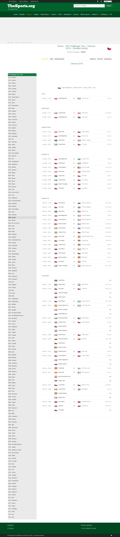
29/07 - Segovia (11, 340)
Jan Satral (84, 175)
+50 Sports (103, 14)
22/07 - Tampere (12, 332)
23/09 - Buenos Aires (13, 427)
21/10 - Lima (11, 469)
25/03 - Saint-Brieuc (12, 164)
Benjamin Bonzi (85, 223)
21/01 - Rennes (11, 99)
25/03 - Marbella (12, 167)
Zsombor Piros (85, 159)
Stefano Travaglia (86, 140)
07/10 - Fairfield (11, 447)
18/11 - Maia (11, 517)
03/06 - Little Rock (12, 267)
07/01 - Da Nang (12, 91)
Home (16, 14)
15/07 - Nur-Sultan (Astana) (14, 312)
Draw (51, 59)
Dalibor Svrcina (85, 385)
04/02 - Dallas (11, 108)
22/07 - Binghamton (12, 326)
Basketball (67, 14)
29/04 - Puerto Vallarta (13, 209)
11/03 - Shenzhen (12, 155)
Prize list (100, 59)
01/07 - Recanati (12, 349)
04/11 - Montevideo (12, 500)
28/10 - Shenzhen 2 (12, 477)
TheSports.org (15, 6)
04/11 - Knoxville (12, 494)
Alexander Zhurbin (86, 401)
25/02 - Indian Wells (12, 136)
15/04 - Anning (11, 183)
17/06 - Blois (11, 290)
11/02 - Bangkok (12, 127)
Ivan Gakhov (85, 188)
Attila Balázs (85, 389)
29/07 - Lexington (12, 343)
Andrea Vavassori (86, 301)
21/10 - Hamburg (12, 466)
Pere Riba (84, 338)
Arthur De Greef (85, 167)
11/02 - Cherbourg (12, 125)
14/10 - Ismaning (12, 458)
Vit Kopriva (84, 288)
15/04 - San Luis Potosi (13, 192)
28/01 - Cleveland (12, 116)
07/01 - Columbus (12, 88)
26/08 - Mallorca (12, 382)
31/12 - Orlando (11, 83)
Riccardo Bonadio (86, 215)
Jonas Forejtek (85, 355)
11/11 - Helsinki (11, 505)
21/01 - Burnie (11, 102)
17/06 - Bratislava (12, 284)
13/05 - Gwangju (12, 242)
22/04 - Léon (11, 195)
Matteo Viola (85, 249)
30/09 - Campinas (12, 441)
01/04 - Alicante (11, 172)
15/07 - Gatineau (12, 321)
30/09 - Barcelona (12, 438)
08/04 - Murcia (11, 181)
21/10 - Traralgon (12, 475)
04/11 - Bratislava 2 (12, 491)
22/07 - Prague (11, 329)
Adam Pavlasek (85, 232)
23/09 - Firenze (11, 430)
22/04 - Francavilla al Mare (14, 200)
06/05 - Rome (11, 228)
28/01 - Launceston (12, 119)
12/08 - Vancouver (12, 371)
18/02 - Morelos (11, 220)
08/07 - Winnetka (12, 304)
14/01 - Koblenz (11, 94)
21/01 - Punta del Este (13, 105)
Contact (11, 528)
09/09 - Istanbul (11, 402)
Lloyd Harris (85, 117)
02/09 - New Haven (12, 393)
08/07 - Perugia (11, 307)
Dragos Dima (85, 211)
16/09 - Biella (11, 413)
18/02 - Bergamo (12, 130)
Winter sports (85, 14)
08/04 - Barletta (11, 178)
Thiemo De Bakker (86, 207)
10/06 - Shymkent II (12, 276)
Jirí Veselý (84, 144)
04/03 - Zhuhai (11, 144)
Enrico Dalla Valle (86, 305)
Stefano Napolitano (86, 219)
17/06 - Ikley (11, 281)
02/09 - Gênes (11, 388)
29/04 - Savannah (12, 214)
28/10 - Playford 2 (12, 489)
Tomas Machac (85, 131)
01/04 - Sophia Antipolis (13, 253)
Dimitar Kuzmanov (86, 202)
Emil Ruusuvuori (86, 368)
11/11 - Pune (11, 514)
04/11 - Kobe (11, 497)
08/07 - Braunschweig (13, 301)
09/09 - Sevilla (11, 405)
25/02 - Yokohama (12, 141)
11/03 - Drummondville (13, 153)
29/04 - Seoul (11, 211)
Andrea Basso (85, 163)
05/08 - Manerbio (12, 357)
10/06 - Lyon (11, 273)
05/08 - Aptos (11, 351)
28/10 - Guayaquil (12, 486)
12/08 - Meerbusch (12, 365)
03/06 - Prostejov (12, 259)
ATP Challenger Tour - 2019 (15, 74)
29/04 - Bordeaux (12, 206)
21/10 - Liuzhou (11, 472)
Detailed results (59, 59)
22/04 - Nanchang (12, 203)
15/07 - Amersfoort (12, 318)
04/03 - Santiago (12, 147)
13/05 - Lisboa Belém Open (14, 239)
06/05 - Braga (11, 231)
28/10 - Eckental (12, 483)
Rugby (36, 14)
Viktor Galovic (85, 184)
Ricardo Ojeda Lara (86, 265)
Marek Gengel (85, 334)
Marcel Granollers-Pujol (87, 236)
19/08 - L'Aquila (11, 374)
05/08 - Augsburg (12, 354)
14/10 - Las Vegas (12, 461)
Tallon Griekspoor (86, 228)
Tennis (29, 14)
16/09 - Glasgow (12, 419)
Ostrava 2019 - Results (26, 42)
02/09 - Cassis (11, 385)
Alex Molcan (85, 405)
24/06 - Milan (11, 295)
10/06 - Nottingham (12, 270)
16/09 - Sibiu (11, 424)
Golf (59, 14)
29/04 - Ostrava (12, 217)
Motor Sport (45, 14)
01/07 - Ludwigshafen (13, 298)
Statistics (93, 59)
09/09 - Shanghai (12, 399)
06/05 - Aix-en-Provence (13, 223)
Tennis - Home (12, 70)
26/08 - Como (11, 379)
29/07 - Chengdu (12, 335)
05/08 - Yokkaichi (12, 360)
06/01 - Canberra (12, 85)
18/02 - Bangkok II (12, 133)
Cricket (53, 14)
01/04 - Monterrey (12, 169)
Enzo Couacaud (86, 372)
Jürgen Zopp (85, 240)
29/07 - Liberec (11, 346)
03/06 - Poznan (11, 262)
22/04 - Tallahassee (12, 197)
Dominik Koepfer (86, 244)
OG (111, 14)
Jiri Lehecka (85, 180)
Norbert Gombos (86, 171)
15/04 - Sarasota (12, 186)
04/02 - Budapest (12, 111)
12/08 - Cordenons (12, 363)
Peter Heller (84, 257)
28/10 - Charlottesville (13, 480)
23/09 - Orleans (11, 433)
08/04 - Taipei (11, 175)
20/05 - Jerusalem (12, 248)
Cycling (75, 14)
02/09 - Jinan (11, 391)
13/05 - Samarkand (12, 245)
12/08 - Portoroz (12, 368)
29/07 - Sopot (11, 337)
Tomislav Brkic (85, 318)
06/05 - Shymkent (12, 234)
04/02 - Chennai (12, 113)
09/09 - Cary (11, 410)
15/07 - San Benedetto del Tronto (15, 315)
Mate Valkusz (85, 284)
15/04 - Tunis (11, 189)
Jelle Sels (84, 261)
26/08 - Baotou (11, 377)
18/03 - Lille (11, 158)
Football (21, 14)
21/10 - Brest (11, 463)
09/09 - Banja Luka (12, 407)
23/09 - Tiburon (11, 435)
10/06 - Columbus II (12, 279)
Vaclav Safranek (85, 322)
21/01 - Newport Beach (13, 97)
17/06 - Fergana (12, 287)
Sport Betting (12, 1)
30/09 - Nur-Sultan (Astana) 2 (15, 444)
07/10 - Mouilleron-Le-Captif (14, 449)
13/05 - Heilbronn (12, 237)
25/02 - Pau (11, 139)
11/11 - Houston (11, 503)
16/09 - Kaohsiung (12, 421)
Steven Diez (84, 113)
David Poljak (85, 253)
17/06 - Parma (11, 293)
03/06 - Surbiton (12, 256)
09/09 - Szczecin (12, 396)
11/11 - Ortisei (11, 511)
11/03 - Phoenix (11, 150)
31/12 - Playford (12, 77)
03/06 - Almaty (11, 265)
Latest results (34, 1)
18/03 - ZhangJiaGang (13, 161)
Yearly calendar (23, 1)
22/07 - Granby (11, 323)
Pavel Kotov (84, 351)
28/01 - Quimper (12, 122)
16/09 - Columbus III (13, 416)
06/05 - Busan (11, 225)
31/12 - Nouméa (12, 80)
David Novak (85, 136)
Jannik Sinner (85, 98)
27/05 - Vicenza (11, 251)
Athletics (95, 14)
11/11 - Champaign (12, 508)
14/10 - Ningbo (11, 455)
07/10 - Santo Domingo (13, 452)
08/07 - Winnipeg (12, 309)
